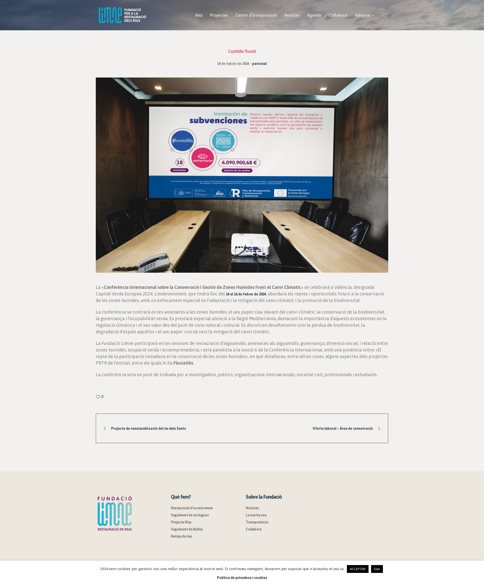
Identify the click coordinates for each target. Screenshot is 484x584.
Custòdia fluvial (242, 51)
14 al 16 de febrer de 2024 (246, 294)
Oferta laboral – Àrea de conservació (343, 428)
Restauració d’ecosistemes (192, 508)
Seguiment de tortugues (190, 515)
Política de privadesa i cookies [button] (242, 578)
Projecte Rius (181, 522)
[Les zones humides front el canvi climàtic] (242, 175)
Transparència (257, 522)
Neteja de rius (181, 536)
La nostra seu (256, 515)
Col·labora (253, 529)
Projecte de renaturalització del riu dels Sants (148, 428)
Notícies (252, 508)
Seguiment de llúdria (187, 529)
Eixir (377, 569)
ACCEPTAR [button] (358, 569)
